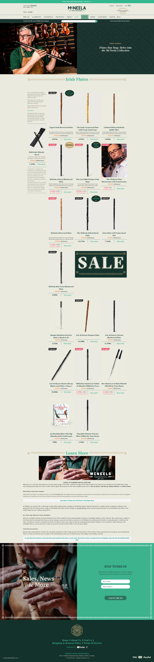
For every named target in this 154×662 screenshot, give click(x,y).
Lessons (112, 17)
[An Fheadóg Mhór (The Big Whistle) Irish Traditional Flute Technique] (61, 415)
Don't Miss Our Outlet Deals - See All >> (77, 1)
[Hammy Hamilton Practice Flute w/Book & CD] (61, 316)
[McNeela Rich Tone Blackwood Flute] (61, 268)
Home (65, 640)
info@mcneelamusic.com (82, 658)
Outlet (84, 17)
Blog (118, 17)
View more (41, 164)
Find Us (87, 640)
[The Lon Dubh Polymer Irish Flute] (87, 160)
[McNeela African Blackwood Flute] (61, 160)
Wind (77, 17)
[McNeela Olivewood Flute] (61, 214)
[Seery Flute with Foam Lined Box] (114, 214)
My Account (119, 5)
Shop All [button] (26, 17)
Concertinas (48, 17)
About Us (76, 640)
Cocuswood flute (81, 508)
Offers (92, 17)
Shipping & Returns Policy (66, 643)
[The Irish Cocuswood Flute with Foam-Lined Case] (87, 108)
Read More (30, 110)
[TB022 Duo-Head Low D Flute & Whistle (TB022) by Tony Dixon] (87, 365)
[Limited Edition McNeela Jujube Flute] (114, 108)
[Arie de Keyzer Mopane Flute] (87, 316)
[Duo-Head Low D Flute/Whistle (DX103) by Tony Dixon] (114, 365)
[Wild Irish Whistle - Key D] (36, 137)
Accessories (102, 17)
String (69, 17)
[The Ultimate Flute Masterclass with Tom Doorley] (114, 160)
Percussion (60, 17)
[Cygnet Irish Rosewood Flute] (61, 108)
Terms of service (93, 643)
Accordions (36, 17)
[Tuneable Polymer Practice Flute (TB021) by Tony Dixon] (87, 415)
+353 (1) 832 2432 (70, 658)
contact (111, 5)
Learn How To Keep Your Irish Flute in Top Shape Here (77, 500)
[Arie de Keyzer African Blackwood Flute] (114, 316)
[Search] (96, 21)
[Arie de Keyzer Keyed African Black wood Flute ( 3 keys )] (61, 365)
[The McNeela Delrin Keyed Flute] (87, 214)
